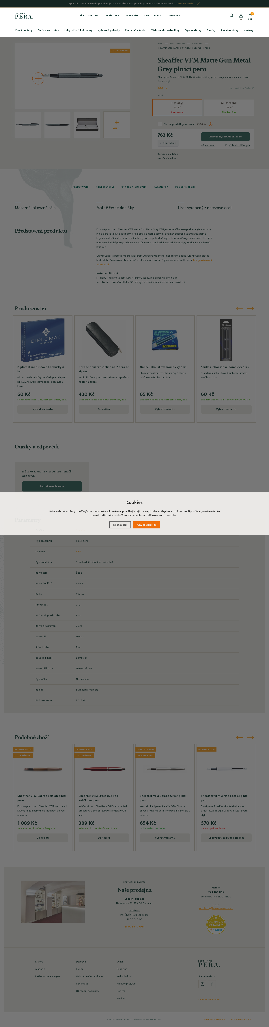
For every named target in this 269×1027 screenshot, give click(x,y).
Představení (81, 187)
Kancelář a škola (135, 30)
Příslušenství (105, 187)
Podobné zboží (185, 187)
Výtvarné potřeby (109, 30)
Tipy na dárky (192, 30)
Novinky (249, 30)
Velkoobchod (153, 16)
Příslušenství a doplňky (164, 30)
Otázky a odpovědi (134, 187)
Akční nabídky (229, 30)
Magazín (132, 16)
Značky (211, 30)
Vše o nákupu (88, 16)
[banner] (24, 15)
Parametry (161, 187)
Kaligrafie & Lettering (78, 30)
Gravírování (112, 16)
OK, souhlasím (146, 524)
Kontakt (174, 16)
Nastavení (120, 524)
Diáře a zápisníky (48, 30)
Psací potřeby (23, 30)
